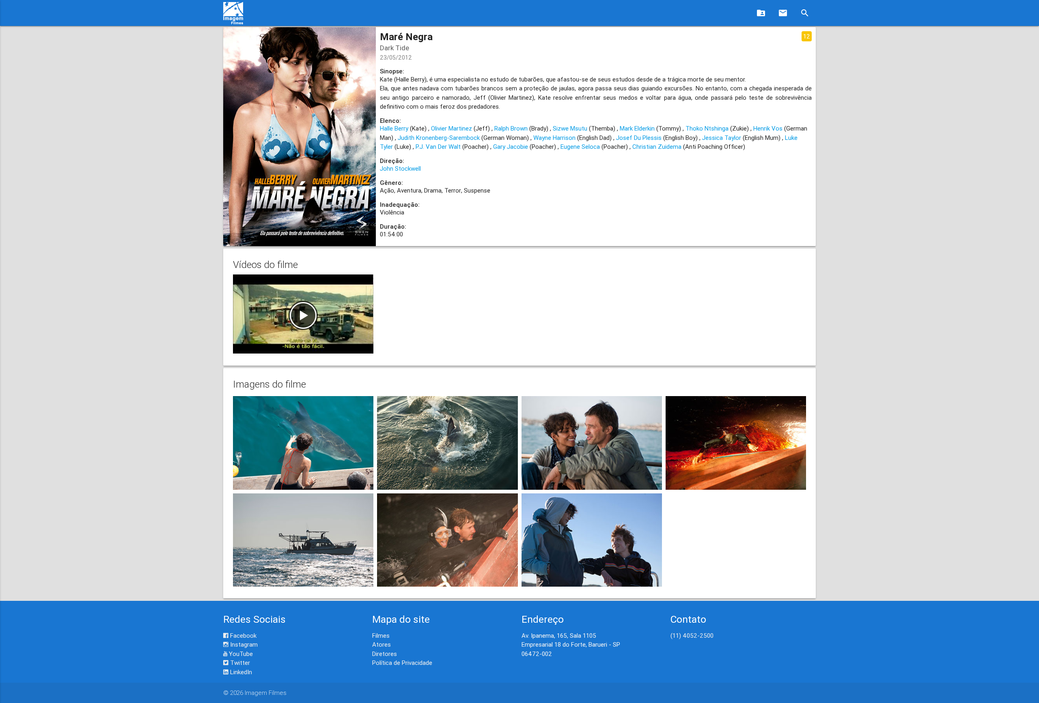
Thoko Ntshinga (707, 128)
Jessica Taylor (721, 137)
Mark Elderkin (637, 128)
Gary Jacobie (510, 146)
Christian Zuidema (656, 146)
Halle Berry (394, 128)
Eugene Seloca (580, 146)
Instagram (243, 644)
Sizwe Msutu (570, 128)
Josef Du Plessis (639, 137)
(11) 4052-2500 (692, 635)
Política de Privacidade (402, 663)
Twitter (239, 663)
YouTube (240, 654)
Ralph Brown (511, 128)
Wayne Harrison (554, 137)
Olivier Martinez (451, 128)
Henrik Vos (767, 128)
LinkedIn (240, 672)
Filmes (381, 635)
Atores (381, 644)
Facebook (242, 635)
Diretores (384, 654)
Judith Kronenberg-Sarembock (439, 137)
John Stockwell (400, 168)
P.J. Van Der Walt (438, 146)
